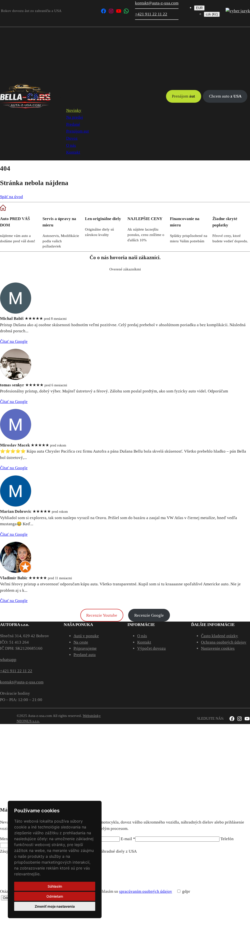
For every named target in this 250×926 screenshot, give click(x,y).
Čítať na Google (14, 341)
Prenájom (183, 96)
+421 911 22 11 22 (151, 14)
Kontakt (73, 152)
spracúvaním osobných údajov (145, 891)
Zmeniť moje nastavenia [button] (55, 906)
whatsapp (8, 659)
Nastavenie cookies (218, 648)
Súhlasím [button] (55, 886)
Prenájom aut (77, 131)
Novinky (73, 110)
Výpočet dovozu (151, 648)
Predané (73, 124)
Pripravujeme (85, 648)
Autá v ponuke (86, 636)
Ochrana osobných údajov (223, 642)
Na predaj (74, 117)
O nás (71, 145)
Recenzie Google (149, 615)
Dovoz (72, 138)
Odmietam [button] (54, 896)
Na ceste (80, 642)
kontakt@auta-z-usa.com (156, 3)
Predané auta (84, 654)
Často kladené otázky (219, 636)
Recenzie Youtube (101, 615)
